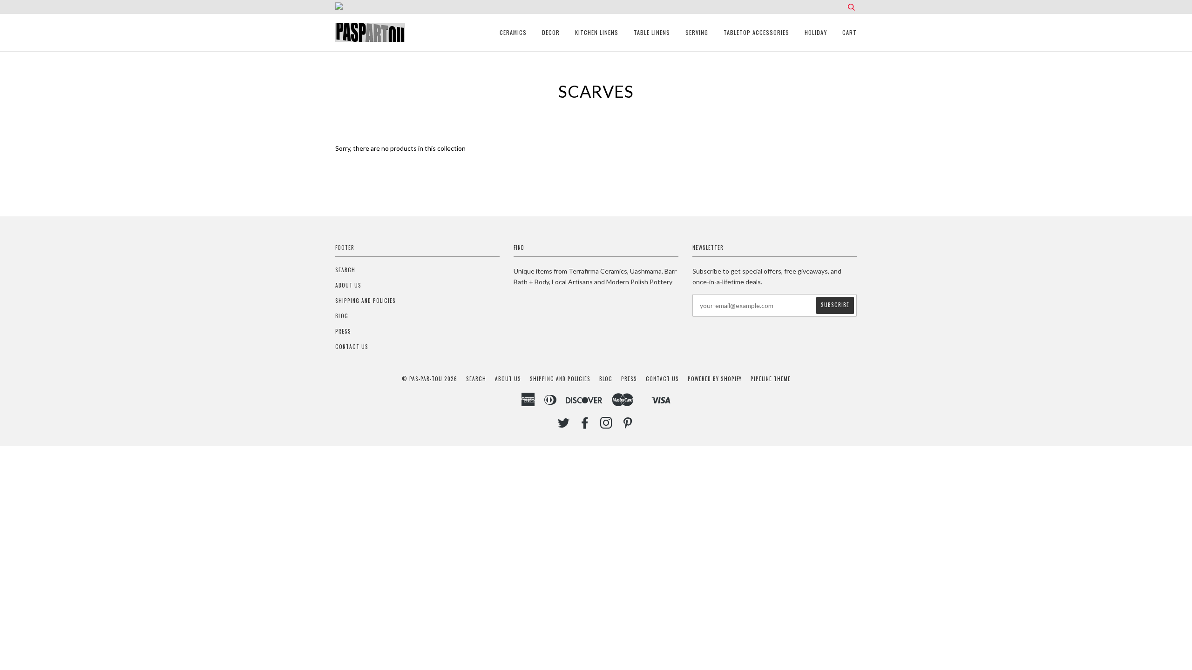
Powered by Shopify (715, 378)
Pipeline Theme (771, 378)
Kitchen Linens (596, 32)
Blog (341, 316)
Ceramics (513, 32)
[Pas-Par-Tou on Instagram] (606, 425)
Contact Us (351, 346)
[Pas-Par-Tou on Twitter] (564, 425)
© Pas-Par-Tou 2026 (429, 378)
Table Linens (652, 32)
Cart (849, 32)
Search (345, 270)
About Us (348, 285)
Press (343, 331)
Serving (696, 32)
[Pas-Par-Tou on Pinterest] (628, 425)
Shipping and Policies (365, 300)
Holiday (816, 32)
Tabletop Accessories (756, 32)
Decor (551, 32)
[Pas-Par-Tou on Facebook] (585, 425)
